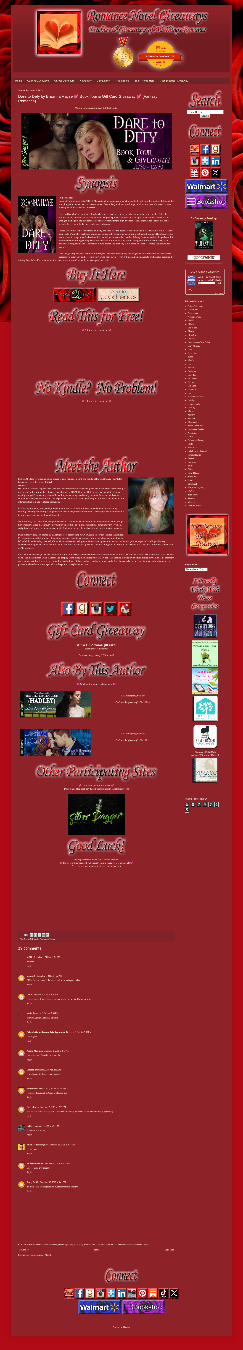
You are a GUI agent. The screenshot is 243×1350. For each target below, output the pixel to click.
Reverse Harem (194, 455)
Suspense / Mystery (196, 487)
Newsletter (86, 80)
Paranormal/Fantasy (47, 939)
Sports (190, 480)
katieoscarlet (32, 1088)
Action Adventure (195, 306)
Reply (29, 966)
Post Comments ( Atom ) (40, 1255)
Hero (190, 393)
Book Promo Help (144, 80)
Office (190, 436)
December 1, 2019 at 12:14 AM (46, 957)
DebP (29, 994)
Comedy (191, 338)
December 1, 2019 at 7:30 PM (45, 1013)
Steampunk (192, 484)
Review (191, 458)
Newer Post (24, 1250)
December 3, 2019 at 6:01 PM (46, 1126)
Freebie (191, 382)
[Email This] (31, 935)
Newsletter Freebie (196, 429)
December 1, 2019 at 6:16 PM (45, 994)
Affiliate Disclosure (64, 80)
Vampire (191, 498)
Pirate (190, 444)
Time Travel (193, 494)
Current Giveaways (38, 80)
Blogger (126, 1327)
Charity (191, 331)
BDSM (191, 320)
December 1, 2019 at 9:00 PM (78, 1032)
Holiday (191, 400)
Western (191, 502)
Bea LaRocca (33, 1107)
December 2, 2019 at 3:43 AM (56, 1051)
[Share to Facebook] (43, 935)
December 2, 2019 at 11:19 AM (52, 1088)
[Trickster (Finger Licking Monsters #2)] (204, 248)
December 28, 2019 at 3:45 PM (62, 1144)
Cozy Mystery (194, 346)
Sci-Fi (190, 465)
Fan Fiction (192, 378)
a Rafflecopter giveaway (96, 648)
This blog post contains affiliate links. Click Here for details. (96, 108)
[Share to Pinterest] (47, 935)
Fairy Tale (192, 375)
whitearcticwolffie (35, 1163)
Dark (190, 349)
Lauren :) (201, 276)
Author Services (195, 317)
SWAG (191, 491)
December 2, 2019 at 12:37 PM (53, 1107)
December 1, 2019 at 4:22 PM (49, 976)
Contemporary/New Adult (199, 342)
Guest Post (192, 389)
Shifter (191, 469)
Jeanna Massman (35, 1051)
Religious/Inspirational (197, 451)
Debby (30, 1126)
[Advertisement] (96, 896)
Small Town (193, 476)
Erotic (190, 364)
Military (191, 415)
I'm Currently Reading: (204, 218)
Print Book (192, 447)
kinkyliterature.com (78, 564)
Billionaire (192, 324)
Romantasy (192, 462)
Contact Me (103, 80)
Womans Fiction (195, 505)
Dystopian (192, 353)
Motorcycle (192, 422)
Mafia (190, 411)
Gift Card (34, 939)
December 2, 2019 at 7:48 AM (48, 1070)
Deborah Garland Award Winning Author (46, 1032)
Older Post (169, 1250)
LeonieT (30, 1070)
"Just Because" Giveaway (173, 80)
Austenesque (193, 313)
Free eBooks (122, 80)
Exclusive (192, 371)
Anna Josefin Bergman (37, 1144)
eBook (190, 357)
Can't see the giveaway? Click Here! (96, 655)
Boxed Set (192, 328)
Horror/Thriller (194, 404)
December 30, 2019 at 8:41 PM (53, 1182)
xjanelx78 (31, 976)
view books (219, 293)
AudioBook (193, 309)
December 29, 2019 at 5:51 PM (57, 1163)
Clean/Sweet (193, 335)
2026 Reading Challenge (205, 271)
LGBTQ (191, 407)
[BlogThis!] (35, 935)
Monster (191, 418)
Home (18, 80)
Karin (29, 1013)
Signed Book (193, 473)
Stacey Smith (33, 1182)
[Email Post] (25, 934)
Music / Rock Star (195, 425)
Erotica (191, 367)
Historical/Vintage (195, 396)
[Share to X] (39, 935)
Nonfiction (192, 433)
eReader (191, 360)
